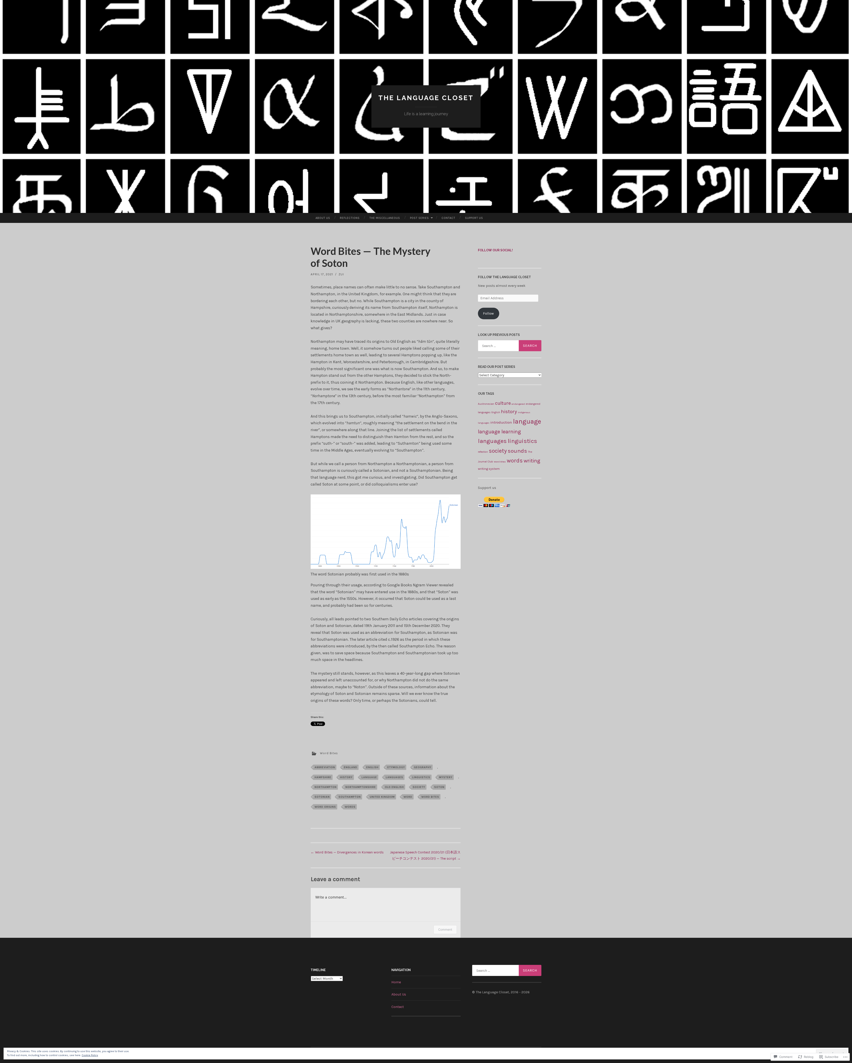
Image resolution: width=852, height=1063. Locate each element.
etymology (396, 767)
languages (394, 777)
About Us (323, 218)
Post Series (419, 218)
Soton (439, 787)
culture (503, 403)
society (419, 787)
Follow (488, 313)
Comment (445, 929)
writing (532, 461)
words (350, 806)
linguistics (421, 777)
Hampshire (323, 777)
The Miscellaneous (384, 218)
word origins (325, 806)
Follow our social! (495, 250)
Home (396, 982)
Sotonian (322, 796)
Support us (474, 218)
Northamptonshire (360, 787)
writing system (489, 469)
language (369, 777)
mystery (445, 777)
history (346, 777)
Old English (394, 787)
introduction (501, 422)
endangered (518, 404)
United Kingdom (382, 796)
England (350, 767)
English (372, 767)
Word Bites (329, 753)
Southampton (350, 796)
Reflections (350, 218)
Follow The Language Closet (504, 277)
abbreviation (325, 767)
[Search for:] (509, 345)
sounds (517, 451)
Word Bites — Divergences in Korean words (347, 852)
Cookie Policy (90, 1055)
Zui (341, 274)
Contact (448, 218)
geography (422, 767)
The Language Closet (426, 98)
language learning (499, 431)
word (408, 796)
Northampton (326, 787)
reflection (483, 451)
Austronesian (486, 403)
